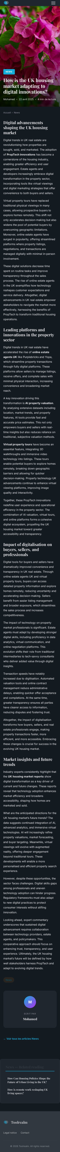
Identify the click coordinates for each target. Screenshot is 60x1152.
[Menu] (53, 3)
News (9, 71)
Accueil (7, 112)
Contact (25, 1132)
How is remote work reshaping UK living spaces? (28, 1091)
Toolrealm (19, 1122)
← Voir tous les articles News (21, 1038)
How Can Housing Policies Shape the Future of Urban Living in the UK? (29, 1080)
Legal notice (10, 1132)
